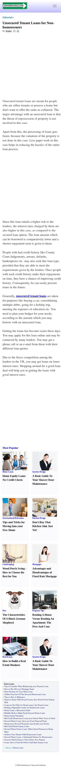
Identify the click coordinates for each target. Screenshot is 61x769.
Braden (9, 31)
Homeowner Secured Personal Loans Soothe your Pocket (26, 724)
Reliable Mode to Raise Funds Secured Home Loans (24, 713)
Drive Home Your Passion (35, 740)
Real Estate (7, 657)
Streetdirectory (25, 765)
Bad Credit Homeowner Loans (16, 718)
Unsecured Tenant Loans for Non (28, 23)
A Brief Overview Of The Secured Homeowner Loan (25, 694)
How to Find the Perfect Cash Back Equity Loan (29, 742)
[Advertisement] (30, 66)
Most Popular (10, 447)
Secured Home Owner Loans (15, 729)
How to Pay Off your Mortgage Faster (19, 689)
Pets (4, 610)
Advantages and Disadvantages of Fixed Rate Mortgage (44, 572)
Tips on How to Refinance (14, 697)
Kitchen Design (39, 518)
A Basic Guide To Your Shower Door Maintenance (43, 480)
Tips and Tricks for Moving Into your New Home (14, 526)
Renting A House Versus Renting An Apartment (43, 618)
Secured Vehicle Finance (14, 740)
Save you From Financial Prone (34, 721)
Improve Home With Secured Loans (18, 700)
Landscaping (8, 564)
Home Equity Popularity (14, 716)
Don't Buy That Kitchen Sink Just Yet (42, 526)
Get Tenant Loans (41, 705)
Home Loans (8, 472)
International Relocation (13, 518)
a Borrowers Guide (22, 710)
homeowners (12, 27)
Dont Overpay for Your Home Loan (18, 692)
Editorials (8, 17)
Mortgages (37, 564)
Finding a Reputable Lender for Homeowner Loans (24, 708)
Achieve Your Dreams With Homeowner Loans (22, 734)
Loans (6, 742)
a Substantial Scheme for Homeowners (37, 737)
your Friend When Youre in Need (42, 718)
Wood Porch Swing (14, 568)
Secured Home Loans (12, 721)
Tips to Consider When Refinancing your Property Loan (26, 686)
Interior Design (39, 472)
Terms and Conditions (38, 765)
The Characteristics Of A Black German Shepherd (14, 618)
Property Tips (38, 610)
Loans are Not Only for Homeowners (19, 705)
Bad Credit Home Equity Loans (16, 726)
